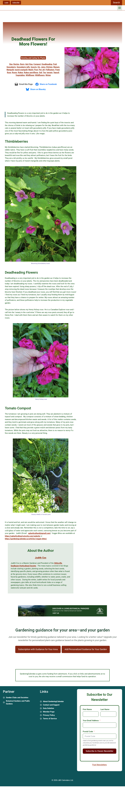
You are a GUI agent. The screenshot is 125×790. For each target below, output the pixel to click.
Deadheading (47, 64)
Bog (31, 64)
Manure (56, 67)
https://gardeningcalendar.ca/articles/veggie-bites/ (26, 539)
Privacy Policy (49, 715)
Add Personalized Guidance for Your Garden (86, 649)
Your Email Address (91, 720)
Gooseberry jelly (23, 67)
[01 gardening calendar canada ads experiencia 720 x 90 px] (62, 616)
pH (43, 70)
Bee (11, 64)
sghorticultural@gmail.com (39, 533)
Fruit (55, 64)
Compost (37, 64)
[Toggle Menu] (119, 7)
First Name (87, 709)
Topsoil (56, 72)
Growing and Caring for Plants (33, 58)
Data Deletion (48, 708)
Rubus (20, 72)
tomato (49, 72)
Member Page (48, 712)
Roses (14, 72)
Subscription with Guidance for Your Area (38, 649)
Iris (39, 67)
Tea (44, 72)
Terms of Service (50, 718)
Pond (57, 70)
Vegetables (20, 75)
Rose (9, 72)
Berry (22, 64)
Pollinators (50, 70)
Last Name (104, 709)
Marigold (10, 70)
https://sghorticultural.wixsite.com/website (22, 536)
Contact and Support (51, 705)
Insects (34, 67)
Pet (40, 70)
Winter (48, 75)
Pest (36, 70)
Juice (43, 67)
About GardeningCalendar (53, 701)
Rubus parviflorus (31, 72)
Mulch (30, 70)
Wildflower (30, 75)
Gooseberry (11, 67)
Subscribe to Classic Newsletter (99, 751)
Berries (16, 64)
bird (26, 64)
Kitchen (49, 67)
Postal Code (88, 731)
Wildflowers (40, 75)
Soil (40, 72)
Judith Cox (40, 557)
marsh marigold (21, 70)
